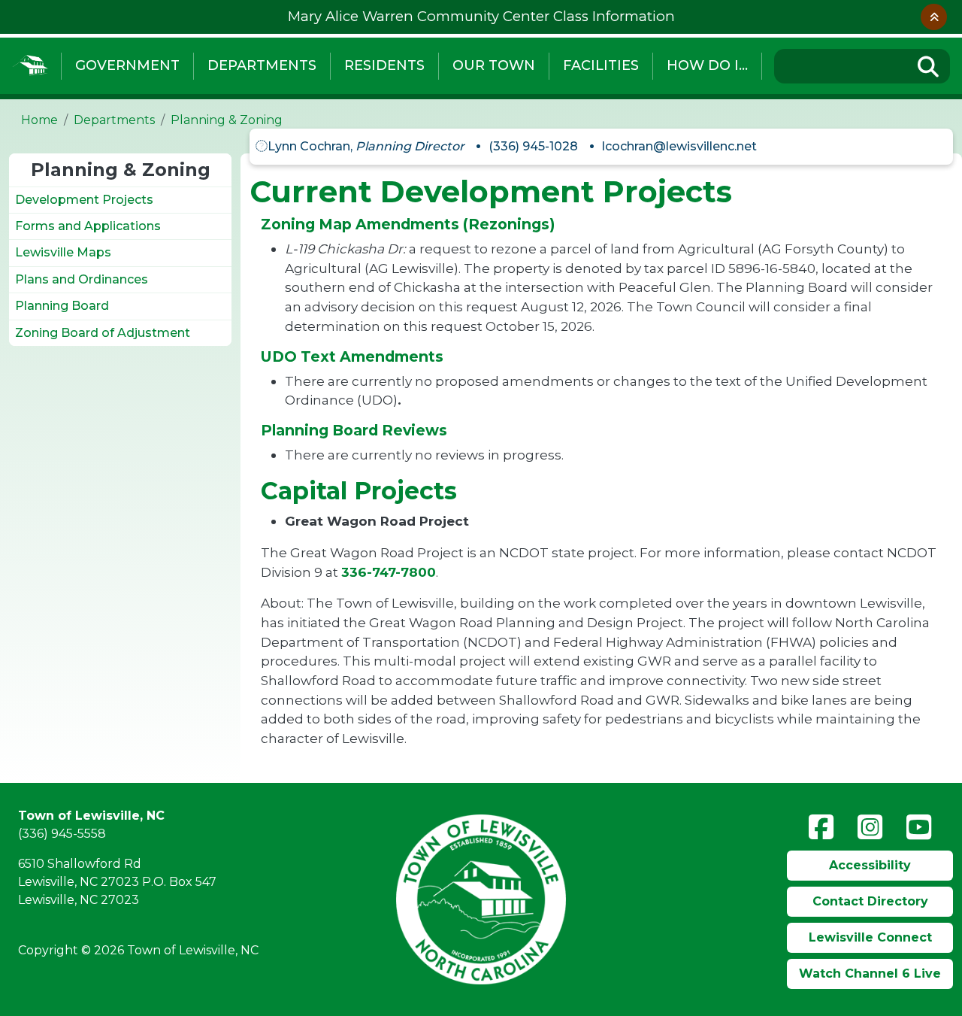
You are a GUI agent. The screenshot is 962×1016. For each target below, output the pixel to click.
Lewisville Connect (870, 937)
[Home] (30, 66)
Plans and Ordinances (81, 279)
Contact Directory (870, 901)
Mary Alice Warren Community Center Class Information (481, 16)
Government (127, 65)
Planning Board (62, 306)
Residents (384, 65)
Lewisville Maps (63, 252)
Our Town (493, 65)
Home (39, 120)
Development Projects (84, 200)
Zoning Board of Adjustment (102, 333)
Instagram (870, 827)
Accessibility (870, 865)
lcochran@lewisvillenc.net (679, 146)
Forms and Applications (88, 226)
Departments (261, 65)
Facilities (601, 65)
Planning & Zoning (227, 120)
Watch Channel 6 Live (870, 973)
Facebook (821, 827)
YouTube (918, 827)
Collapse (934, 17)
